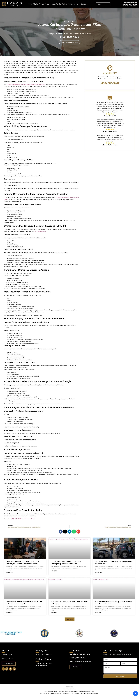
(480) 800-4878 (69, 36)
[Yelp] (14, 669)
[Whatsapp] (74, 532)
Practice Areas (44, 4)
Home (30, 4)
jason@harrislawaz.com (82, 661)
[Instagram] (6, 669)
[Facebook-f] (61, 532)
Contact (83, 4)
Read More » (9, 572)
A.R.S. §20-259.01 (40, 231)
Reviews (64, 4)
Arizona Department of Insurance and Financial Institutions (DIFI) (26, 84)
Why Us (35, 4)
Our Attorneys (73, 4)
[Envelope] (78, 532)
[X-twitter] (65, 532)
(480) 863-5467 (109, 83)
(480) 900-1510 (130, 5)
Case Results (56, 4)
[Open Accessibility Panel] (135, 693)
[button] (69, 619)
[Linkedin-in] (69, 532)
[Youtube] (10, 669)
